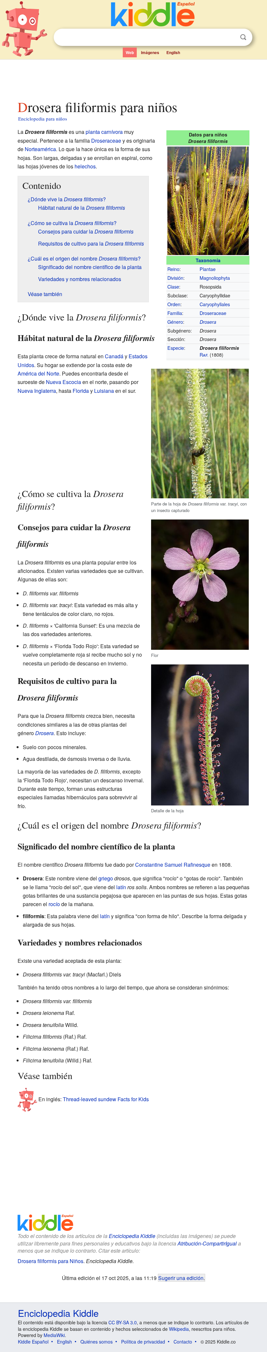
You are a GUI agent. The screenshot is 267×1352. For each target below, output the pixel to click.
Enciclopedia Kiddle (132, 1236)
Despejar (229, 37)
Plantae (208, 268)
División (175, 277)
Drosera (208, 322)
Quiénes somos (96, 1341)
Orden (173, 304)
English (173, 52)
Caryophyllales (215, 304)
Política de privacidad (143, 1341)
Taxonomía (208, 260)
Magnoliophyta (215, 277)
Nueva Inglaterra (37, 390)
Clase (173, 286)
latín (121, 887)
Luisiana (104, 390)
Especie (175, 347)
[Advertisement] (134, 78)
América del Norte (38, 373)
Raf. (204, 354)
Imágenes (150, 52)
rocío (54, 904)
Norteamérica (40, 149)
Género (175, 321)
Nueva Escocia (63, 382)
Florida (81, 390)
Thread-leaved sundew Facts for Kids (106, 1099)
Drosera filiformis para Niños (50, 1261)
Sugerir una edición (181, 1277)
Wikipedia (179, 1329)
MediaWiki (54, 1335)
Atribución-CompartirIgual (207, 1243)
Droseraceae (213, 312)
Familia (174, 312)
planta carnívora (104, 131)
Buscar (243, 37)
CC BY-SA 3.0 (122, 1322)
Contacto (183, 1341)
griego (105, 878)
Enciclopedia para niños (42, 118)
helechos (85, 166)
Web (130, 52)
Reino (173, 268)
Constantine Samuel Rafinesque (172, 864)
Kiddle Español (33, 1341)
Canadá (114, 356)
